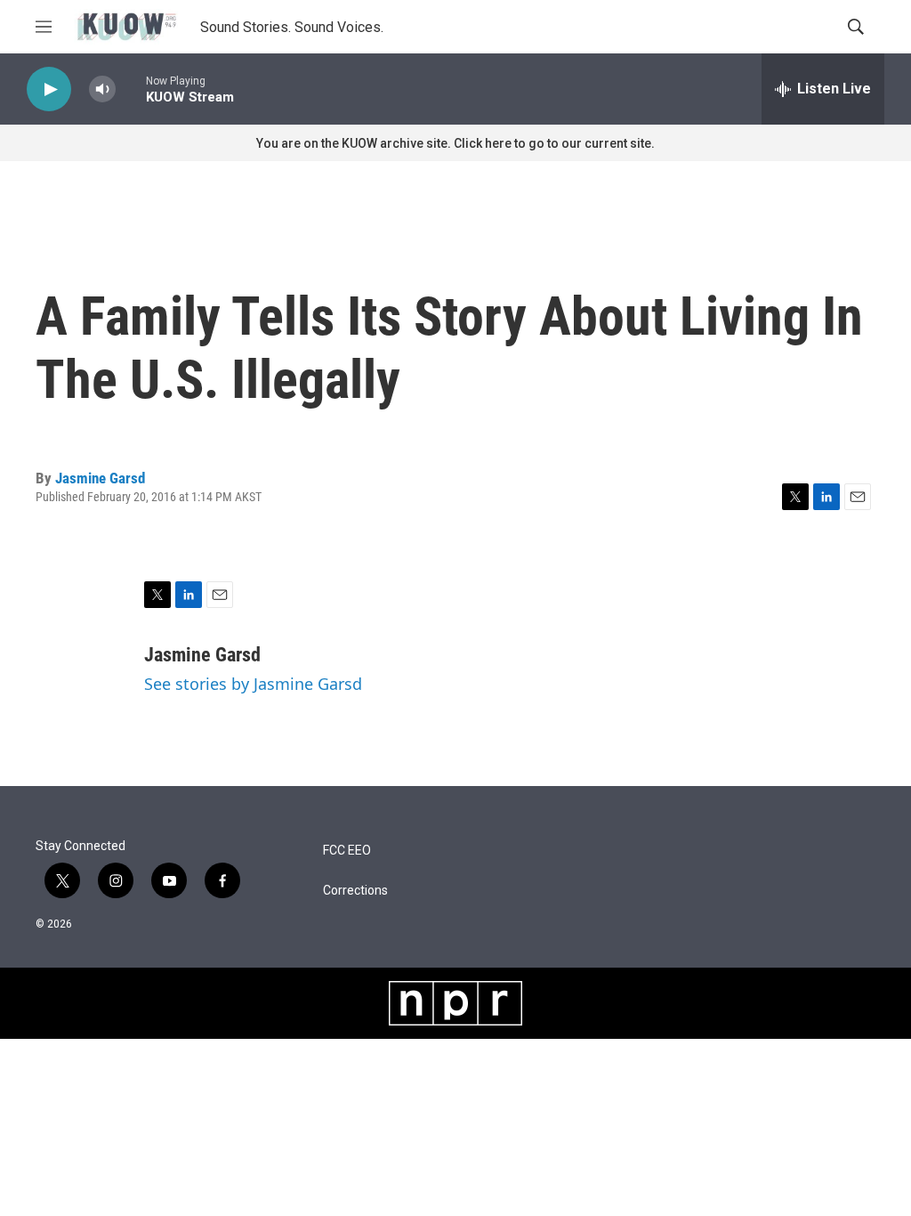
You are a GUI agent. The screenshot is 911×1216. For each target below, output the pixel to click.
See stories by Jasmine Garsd (253, 683)
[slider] (130, 88)
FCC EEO (347, 850)
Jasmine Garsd (100, 478)
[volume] (102, 89)
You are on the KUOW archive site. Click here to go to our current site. (455, 143)
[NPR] (455, 1003)
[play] (49, 89)
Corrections (355, 890)
